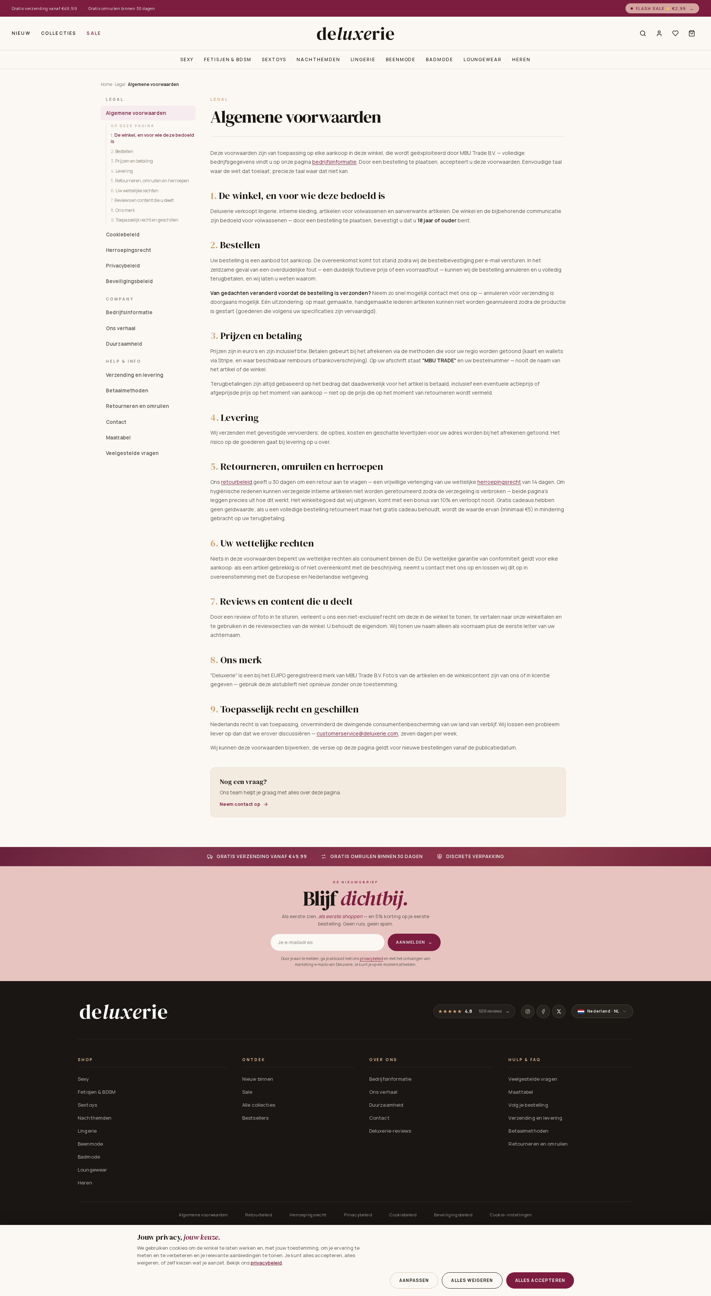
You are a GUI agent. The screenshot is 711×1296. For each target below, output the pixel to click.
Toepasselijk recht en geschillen (144, 219)
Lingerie (363, 59)
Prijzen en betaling (132, 160)
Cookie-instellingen (511, 1214)
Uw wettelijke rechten (134, 190)
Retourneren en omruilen (137, 406)
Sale (94, 33)
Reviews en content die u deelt (142, 200)
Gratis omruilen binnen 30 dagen (122, 8)
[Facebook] (543, 1011)
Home (106, 84)
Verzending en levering (134, 374)
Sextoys (274, 59)
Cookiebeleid (123, 234)
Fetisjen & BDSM (227, 59)
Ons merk (123, 210)
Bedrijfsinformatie (129, 312)
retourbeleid (236, 481)
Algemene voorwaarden (136, 112)
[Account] (659, 33)
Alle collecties (258, 1104)
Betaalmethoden (127, 390)
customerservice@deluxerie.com (357, 733)
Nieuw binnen (258, 1079)
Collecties (59, 33)
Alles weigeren (472, 1280)
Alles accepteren (540, 1280)
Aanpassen (414, 1280)
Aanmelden (414, 942)
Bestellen (122, 151)
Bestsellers (255, 1117)
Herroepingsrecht (128, 249)
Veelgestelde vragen (132, 452)
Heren (521, 59)
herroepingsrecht (499, 481)
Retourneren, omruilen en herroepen (150, 180)
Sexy (187, 59)
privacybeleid (371, 958)
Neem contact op (240, 804)
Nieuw (21, 33)
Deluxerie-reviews (390, 1130)
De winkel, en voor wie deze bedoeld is (152, 138)
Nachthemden (318, 59)
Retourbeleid (258, 1214)
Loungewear (483, 59)
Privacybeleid (123, 265)
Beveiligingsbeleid (129, 281)
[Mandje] (691, 33)
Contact (116, 421)
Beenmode (400, 59)
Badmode (439, 59)
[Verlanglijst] (675, 33)
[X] (558, 1011)
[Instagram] (527, 1011)
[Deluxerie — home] (355, 33)
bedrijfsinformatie (334, 161)
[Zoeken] (642, 33)
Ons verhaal (121, 328)
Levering (122, 170)
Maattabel (118, 437)
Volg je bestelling (528, 1104)
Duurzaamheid (124, 343)
